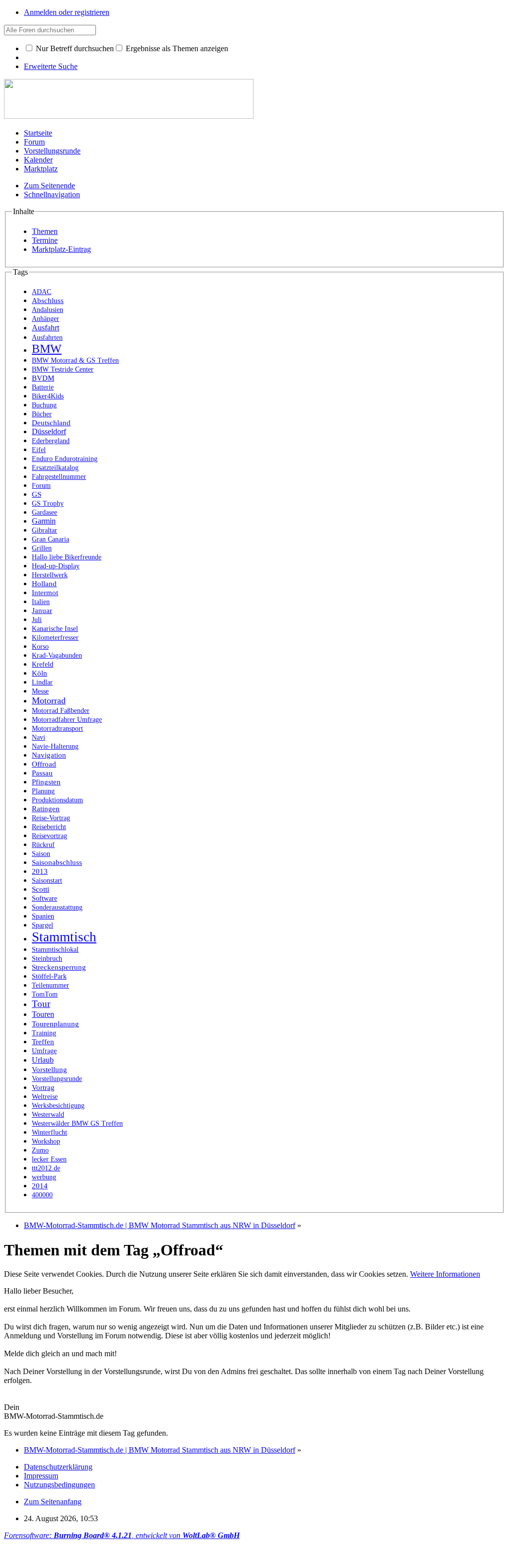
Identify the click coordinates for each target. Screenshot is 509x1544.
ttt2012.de (46, 1168)
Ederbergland (51, 441)
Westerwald (48, 1114)
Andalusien (47, 309)
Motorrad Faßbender (60, 710)
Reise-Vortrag (51, 818)
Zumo (40, 1150)
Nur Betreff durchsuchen (74, 48)
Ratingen (46, 808)
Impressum (41, 1475)
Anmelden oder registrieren (66, 12)
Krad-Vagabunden (57, 655)
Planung (43, 791)
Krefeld (42, 664)
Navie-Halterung (55, 746)
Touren (43, 1014)
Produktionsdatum (57, 800)
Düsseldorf (49, 431)
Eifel (39, 450)
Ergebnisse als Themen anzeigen (176, 48)
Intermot (45, 593)
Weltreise (45, 1096)
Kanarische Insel (55, 628)
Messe (40, 691)
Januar (42, 611)
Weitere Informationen (445, 1274)
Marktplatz (41, 168)
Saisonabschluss (57, 862)
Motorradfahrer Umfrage (67, 719)
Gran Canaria (50, 539)
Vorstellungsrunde (52, 151)
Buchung (44, 405)
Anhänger (45, 318)
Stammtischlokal (55, 949)
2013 (40, 871)
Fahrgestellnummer (59, 476)
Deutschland (51, 423)
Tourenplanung (55, 1024)
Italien (41, 602)
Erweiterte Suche (51, 66)
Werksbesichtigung (58, 1105)
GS (36, 494)
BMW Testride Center (62, 369)
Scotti (40, 889)
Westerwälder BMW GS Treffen (77, 1123)
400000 (42, 1195)
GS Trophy (48, 503)
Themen (45, 231)
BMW (47, 348)
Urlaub (43, 1060)
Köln (39, 673)
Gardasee (44, 512)
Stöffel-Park (49, 976)
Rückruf (43, 845)
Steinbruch (47, 958)
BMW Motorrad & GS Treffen (75, 360)
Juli (37, 619)
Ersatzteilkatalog (55, 467)
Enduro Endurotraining (64, 459)
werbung (44, 1177)
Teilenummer (50, 985)
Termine (45, 240)
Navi (38, 737)
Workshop (46, 1141)
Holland (44, 584)
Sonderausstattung (57, 907)
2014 (40, 1186)
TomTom (45, 994)
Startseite (38, 133)
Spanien (43, 916)
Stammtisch (64, 936)
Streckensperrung (59, 967)
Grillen (42, 548)
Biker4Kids (48, 396)
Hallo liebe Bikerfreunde (66, 557)
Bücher (42, 414)
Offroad (44, 764)
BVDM (43, 378)
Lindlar (42, 682)
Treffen (43, 1042)
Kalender (38, 159)
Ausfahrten (47, 337)
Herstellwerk (50, 575)
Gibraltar (44, 530)
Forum (34, 142)
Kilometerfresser (55, 637)
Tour (41, 1004)
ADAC (41, 292)
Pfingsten (46, 782)
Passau (42, 773)
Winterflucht (49, 1132)
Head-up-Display (56, 566)
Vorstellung (49, 1069)
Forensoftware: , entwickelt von (122, 1535)
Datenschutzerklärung (58, 1467)
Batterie (43, 387)
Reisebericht (49, 827)
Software (44, 898)
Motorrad (49, 700)
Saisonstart (47, 880)
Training (44, 1033)
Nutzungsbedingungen (59, 1484)
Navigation (49, 755)
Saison (41, 853)
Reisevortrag (49, 836)
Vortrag (43, 1087)
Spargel (42, 925)
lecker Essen (49, 1159)
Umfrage (44, 1051)
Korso (40, 646)
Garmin (44, 521)
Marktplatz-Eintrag (61, 249)
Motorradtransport (57, 728)
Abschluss (48, 301)
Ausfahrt (45, 327)
